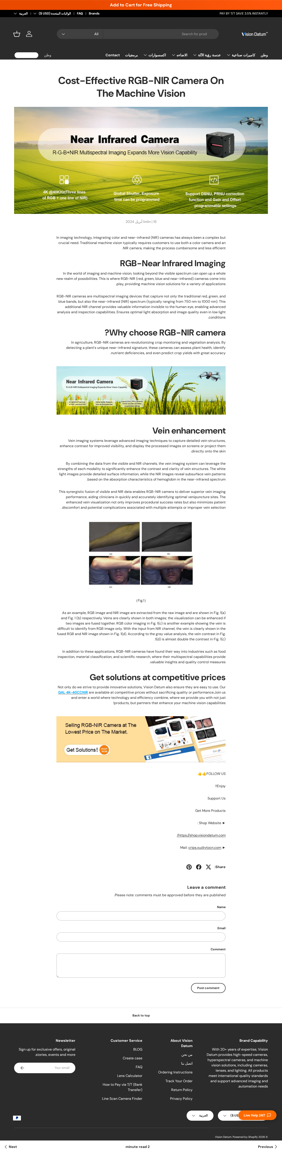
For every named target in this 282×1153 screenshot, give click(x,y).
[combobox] (138, 34)
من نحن (187, 1054)
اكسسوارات (157, 55)
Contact (113, 55)
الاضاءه (182, 55)
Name (221, 907)
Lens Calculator (129, 1075)
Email (221, 928)
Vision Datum (223, 1137)
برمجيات (131, 55)
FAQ (80, 13)
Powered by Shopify (245, 1137)
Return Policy (182, 1089)
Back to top (141, 1015)
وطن (264, 55)
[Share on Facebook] (199, 867)
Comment (218, 949)
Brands (94, 13)
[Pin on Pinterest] (189, 867)
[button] (17, 34)
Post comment (208, 988)
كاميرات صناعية (243, 55)
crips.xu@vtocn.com (204, 847)
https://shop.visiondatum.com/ (201, 835)
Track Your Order (179, 1081)
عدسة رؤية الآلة (209, 55)
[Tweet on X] (208, 867)
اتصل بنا (187, 1063)
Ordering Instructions (175, 1072)
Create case (132, 1058)
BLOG (137, 1049)
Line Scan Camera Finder (122, 1098)
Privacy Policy (181, 1098)
